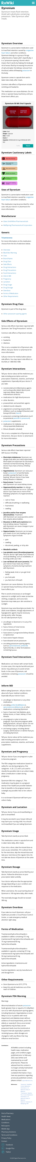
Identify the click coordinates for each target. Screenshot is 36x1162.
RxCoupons (5, 1126)
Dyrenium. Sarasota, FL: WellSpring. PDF (26, 1102)
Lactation (6, 282)
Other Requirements (10, 296)
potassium (26, 70)
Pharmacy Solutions (8, 1132)
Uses (5, 256)
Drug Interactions (9, 267)
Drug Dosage (8, 288)
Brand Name (7, 258)
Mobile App (5, 1129)
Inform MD (7, 276)
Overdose (6, 290)
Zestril (18, 413)
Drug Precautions (9, 270)
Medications (5, 1119)
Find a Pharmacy (7, 1113)
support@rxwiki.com (27, 1080)
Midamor (22, 705)
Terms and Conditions (9, 1135)
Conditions (5, 1123)
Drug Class (7, 261)
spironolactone (14, 646)
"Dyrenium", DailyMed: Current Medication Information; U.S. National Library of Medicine (26, 1088)
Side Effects (7, 264)
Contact (4, 1141)
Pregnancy (7, 279)
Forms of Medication (10, 293)
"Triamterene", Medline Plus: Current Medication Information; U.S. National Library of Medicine (27, 1096)
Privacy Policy (6, 1138)
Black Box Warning (10, 253)
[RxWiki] (7, 3)
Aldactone (19, 707)
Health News (6, 1116)
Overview (6, 250)
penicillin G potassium (21, 418)
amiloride (24, 646)
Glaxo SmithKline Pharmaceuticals (15, 221)
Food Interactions (9, 273)
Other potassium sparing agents (15, 314)
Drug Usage (7, 285)
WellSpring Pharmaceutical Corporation (17, 225)
